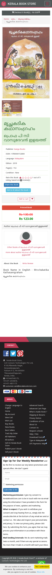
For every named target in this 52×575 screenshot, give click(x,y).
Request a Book (36, 431)
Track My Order (11, 434)
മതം (13, 19)
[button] (26, 13)
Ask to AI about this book (18, 190)
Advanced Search (36, 405)
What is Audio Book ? (38, 412)
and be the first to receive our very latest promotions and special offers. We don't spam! (25, 465)
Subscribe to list (10, 490)
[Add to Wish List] (32, 199)
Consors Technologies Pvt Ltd (14, 561)
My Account (10, 414)
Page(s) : (11, 168)
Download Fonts (36, 437)
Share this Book (11, 185)
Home (6, 19)
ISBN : (15, 154)
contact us (7, 520)
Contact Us (34, 428)
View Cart (9, 418)
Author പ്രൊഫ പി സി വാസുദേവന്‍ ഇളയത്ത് (26, 226)
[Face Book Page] (6, 356)
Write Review (27, 264)
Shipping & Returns (37, 415)
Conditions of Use (36, 421)
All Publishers (10, 437)
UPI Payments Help (37, 444)
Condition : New (12, 173)
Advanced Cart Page (37, 409)
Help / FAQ (33, 434)
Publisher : (15, 149)
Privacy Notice (35, 418)
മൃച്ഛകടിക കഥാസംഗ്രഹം (19, 126)
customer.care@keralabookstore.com (20, 386)
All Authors (9, 440)
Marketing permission (14, 485)
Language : (15, 159)
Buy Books (9, 424)
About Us (33, 425)
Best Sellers (10, 430)
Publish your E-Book (13, 449)
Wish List (8, 421)
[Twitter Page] (13, 356)
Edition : (11, 163)
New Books (10, 427)
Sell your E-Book (12, 452)
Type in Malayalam (37, 441)
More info (41, 572)
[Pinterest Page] (20, 356)
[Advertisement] (26, 305)
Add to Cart (24, 199)
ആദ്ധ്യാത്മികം (24, 19)
